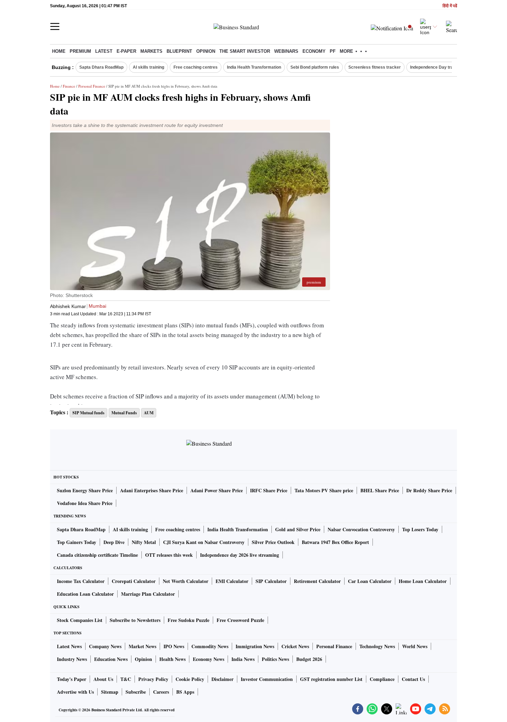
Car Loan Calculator (369, 581)
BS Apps (185, 691)
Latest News (69, 646)
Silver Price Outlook (273, 542)
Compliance (382, 679)
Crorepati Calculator (134, 581)
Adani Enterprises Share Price (151, 490)
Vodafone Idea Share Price (84, 503)
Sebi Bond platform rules (314, 67)
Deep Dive (114, 542)
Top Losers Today (420, 529)
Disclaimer (222, 679)
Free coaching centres (195, 67)
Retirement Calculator (317, 581)
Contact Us (413, 679)
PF (333, 51)
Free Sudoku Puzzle (188, 620)
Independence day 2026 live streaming (239, 554)
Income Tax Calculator (81, 581)
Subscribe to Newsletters (135, 620)
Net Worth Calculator (185, 581)
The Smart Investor (244, 51)
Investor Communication (267, 679)
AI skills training (148, 67)
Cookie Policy (190, 679)
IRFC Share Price (268, 490)
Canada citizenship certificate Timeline (97, 554)
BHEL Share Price (379, 490)
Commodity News (209, 646)
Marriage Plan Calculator (148, 593)
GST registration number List (331, 679)
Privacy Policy (153, 679)
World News (414, 646)
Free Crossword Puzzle (240, 620)
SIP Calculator (271, 581)
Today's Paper (71, 679)
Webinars (286, 51)
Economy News (208, 659)
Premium (80, 51)
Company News (105, 646)
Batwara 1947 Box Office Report (335, 542)
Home (59, 51)
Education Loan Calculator (85, 593)
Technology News (377, 646)
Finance (69, 86)
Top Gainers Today (76, 542)
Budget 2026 (309, 659)
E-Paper (126, 51)
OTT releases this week (169, 554)
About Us (103, 679)
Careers (161, 691)
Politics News (275, 659)
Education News (111, 659)
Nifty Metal (144, 542)
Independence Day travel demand (443, 67)
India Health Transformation (254, 67)
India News (243, 659)
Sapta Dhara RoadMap (101, 67)
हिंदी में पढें (450, 6)
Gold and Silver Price (297, 529)
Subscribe (136, 691)
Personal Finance (91, 86)
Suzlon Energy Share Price (85, 490)
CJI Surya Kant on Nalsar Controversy (204, 542)
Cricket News (295, 646)
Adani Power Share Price (216, 490)
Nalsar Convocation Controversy (361, 529)
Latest (103, 51)
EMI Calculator (232, 581)
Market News (142, 646)
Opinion (205, 51)
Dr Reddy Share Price (429, 490)
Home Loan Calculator (423, 581)
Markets (151, 51)
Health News (172, 659)
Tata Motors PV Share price (324, 490)
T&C (125, 679)
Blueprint (179, 51)
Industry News (72, 659)
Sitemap (109, 691)
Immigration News (255, 646)
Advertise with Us (75, 691)
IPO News (173, 646)
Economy (314, 51)
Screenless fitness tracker (374, 67)
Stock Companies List (79, 620)
